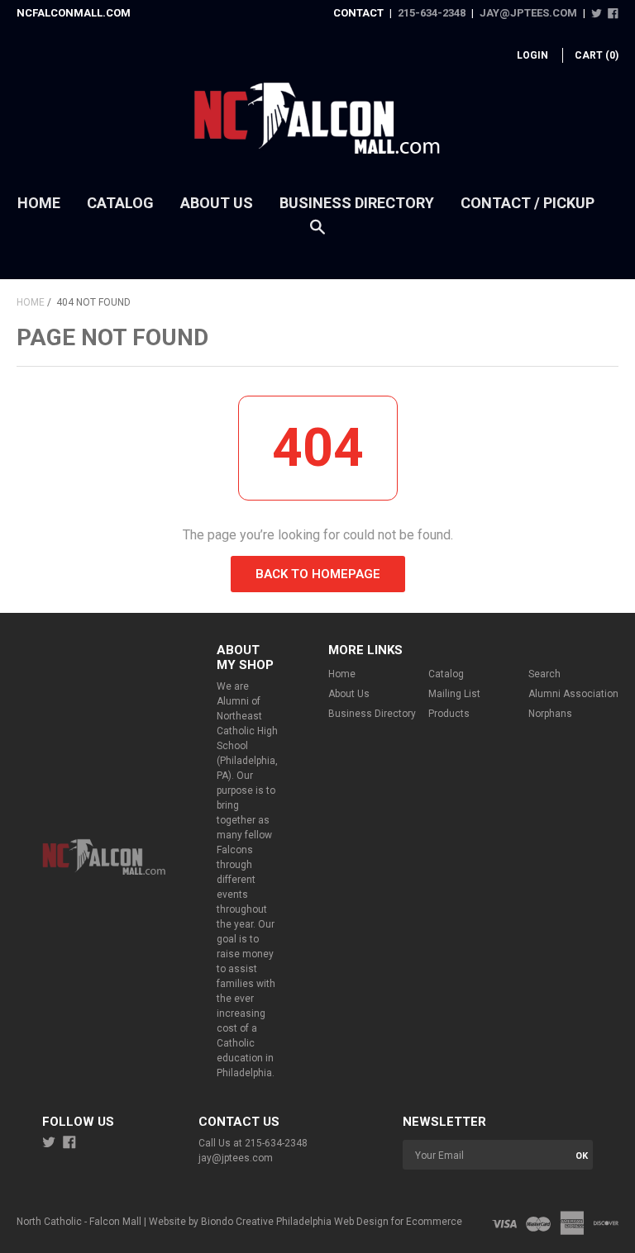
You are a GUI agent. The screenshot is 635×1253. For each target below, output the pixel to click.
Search (544, 674)
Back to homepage (317, 574)
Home (38, 202)
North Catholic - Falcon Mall (79, 1221)
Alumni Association (573, 694)
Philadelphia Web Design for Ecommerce (369, 1221)
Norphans (550, 713)
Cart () (596, 55)
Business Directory (356, 202)
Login (532, 55)
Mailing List (454, 694)
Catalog (120, 202)
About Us (216, 202)
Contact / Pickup (527, 202)
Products (449, 713)
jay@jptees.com (528, 13)
